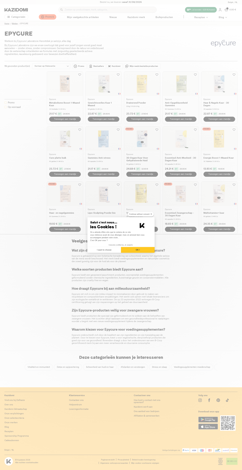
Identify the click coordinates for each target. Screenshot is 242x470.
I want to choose (104, 250)
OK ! (138, 250)
